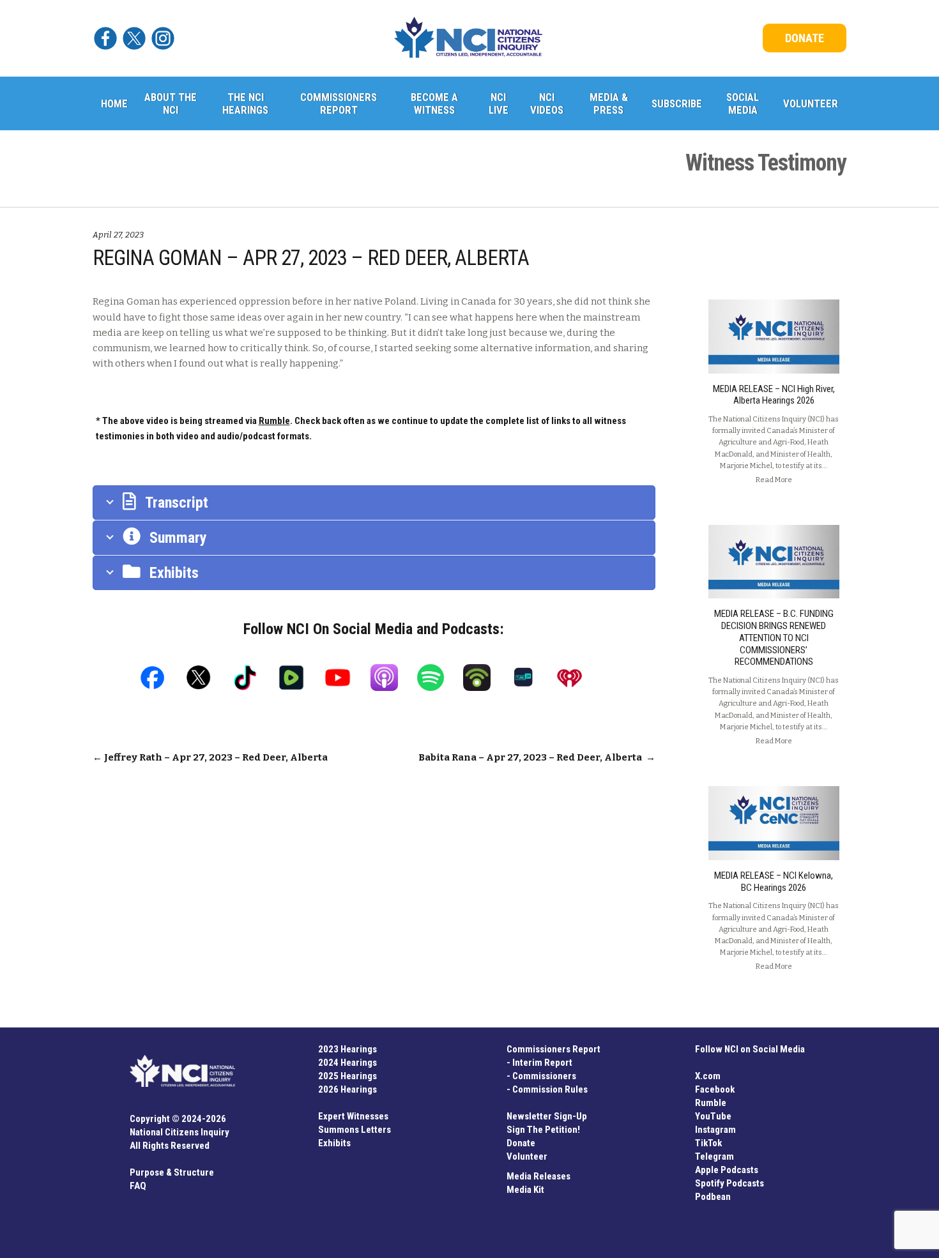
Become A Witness (434, 103)
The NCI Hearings (245, 103)
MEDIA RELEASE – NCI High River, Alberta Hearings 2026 (774, 395)
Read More (774, 479)
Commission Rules (550, 1089)
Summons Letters (354, 1129)
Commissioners (544, 1076)
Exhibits (334, 1143)
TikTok (708, 1143)
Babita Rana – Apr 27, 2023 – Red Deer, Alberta (536, 757)
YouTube (713, 1116)
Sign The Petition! (543, 1129)
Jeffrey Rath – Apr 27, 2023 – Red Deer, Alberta (210, 757)
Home (114, 103)
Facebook (715, 1089)
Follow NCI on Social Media (750, 1049)
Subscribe (677, 103)
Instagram (715, 1129)
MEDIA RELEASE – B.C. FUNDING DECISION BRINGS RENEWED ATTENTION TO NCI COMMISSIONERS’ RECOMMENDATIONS (774, 637)
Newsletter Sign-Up (547, 1116)
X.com (708, 1076)
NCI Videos (546, 103)
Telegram (714, 1156)
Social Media (742, 103)
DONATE (804, 38)
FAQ (138, 1186)
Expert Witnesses (353, 1116)
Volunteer (810, 103)
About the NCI (170, 103)
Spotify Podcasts (729, 1183)
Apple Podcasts (726, 1170)
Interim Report (542, 1062)
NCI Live (498, 103)
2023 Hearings (347, 1049)
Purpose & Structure (172, 1172)
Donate (521, 1143)
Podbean (713, 1196)
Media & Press (609, 103)
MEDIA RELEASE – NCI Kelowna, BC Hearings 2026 (773, 881)
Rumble (710, 1103)
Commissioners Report (338, 103)
